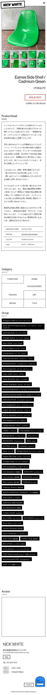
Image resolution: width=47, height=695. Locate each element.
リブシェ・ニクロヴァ (15, 426)
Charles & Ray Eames (29, 234)
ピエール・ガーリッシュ (17, 369)
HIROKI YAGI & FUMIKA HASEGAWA (12, 503)
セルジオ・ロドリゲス (17, 384)
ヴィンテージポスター (15, 462)
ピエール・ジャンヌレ (16, 415)
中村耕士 (12, 472)
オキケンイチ (33, 518)
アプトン (9, 446)
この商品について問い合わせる (35, 103)
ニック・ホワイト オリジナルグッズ (22, 327)
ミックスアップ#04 (14, 544)
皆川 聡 (12, 528)
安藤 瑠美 (10, 539)
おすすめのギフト (17, 559)
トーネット (9, 431)
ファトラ (8, 451)
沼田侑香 (11, 477)
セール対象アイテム (11, 564)
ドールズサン (12, 498)
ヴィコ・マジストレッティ (17, 405)
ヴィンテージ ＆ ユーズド (17, 321)
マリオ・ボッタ (12, 343)
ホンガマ (30, 477)
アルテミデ (27, 446)
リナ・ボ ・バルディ (14, 353)
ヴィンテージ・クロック (30, 451)
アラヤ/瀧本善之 (21, 492)
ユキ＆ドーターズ (15, 467)
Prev (6, 28)
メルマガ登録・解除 (40, 681)
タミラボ (29, 482)
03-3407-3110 (12, 662)
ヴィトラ (33, 436)
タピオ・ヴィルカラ (15, 379)
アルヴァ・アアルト (13, 374)
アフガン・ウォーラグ (16, 456)
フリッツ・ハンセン (31, 431)
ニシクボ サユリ (15, 534)
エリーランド (11, 518)
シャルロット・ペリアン (18, 359)
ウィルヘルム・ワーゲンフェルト (21, 389)
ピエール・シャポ (14, 348)
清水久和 (13, 487)
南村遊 (12, 508)
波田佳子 (30, 539)
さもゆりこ (12, 513)
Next (40, 28)
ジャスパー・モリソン (16, 410)
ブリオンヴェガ (13, 441)
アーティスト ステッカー (16, 549)
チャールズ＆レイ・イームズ (21, 395)
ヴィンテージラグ (14, 333)
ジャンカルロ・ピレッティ (18, 400)
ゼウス (31, 441)
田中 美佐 (11, 482)
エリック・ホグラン (14, 420)
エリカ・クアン (12, 523)
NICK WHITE (12, 5)
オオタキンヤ (33, 472)
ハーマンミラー (13, 436)
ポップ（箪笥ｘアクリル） (19, 554)
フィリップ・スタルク (16, 338)
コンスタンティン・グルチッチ (19, 364)
